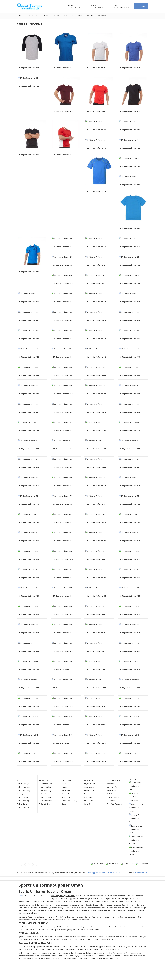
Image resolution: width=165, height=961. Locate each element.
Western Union (112, 790)
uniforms (116, 910)
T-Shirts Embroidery (24, 787)
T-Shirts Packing (45, 790)
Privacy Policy (67, 790)
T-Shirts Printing (22, 784)
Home (21, 16)
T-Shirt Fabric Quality (69, 801)
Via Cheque (111, 784)
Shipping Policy (67, 794)
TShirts (45, 16)
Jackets (90, 16)
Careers (64, 804)
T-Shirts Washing (23, 807)
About (64, 784)
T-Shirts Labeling (45, 794)
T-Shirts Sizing (44, 804)
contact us (109, 958)
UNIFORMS (33, 16)
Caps (80, 16)
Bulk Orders (88, 801)
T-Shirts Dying (22, 804)
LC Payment (111, 801)
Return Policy (66, 797)
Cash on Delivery (113, 797)
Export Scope (89, 790)
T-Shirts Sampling (45, 784)
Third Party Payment (114, 804)
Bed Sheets (68, 16)
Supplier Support (90, 787)
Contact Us (89, 780)
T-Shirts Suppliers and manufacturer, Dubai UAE (103, 873)
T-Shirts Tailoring (23, 797)
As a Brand (88, 797)
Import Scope (89, 794)
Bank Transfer (112, 787)
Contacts (102, 16)
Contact (64, 787)
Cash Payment (112, 794)
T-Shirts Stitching (45, 797)
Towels (56, 16)
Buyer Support (89, 784)
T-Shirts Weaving (23, 801)
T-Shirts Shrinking (45, 801)
